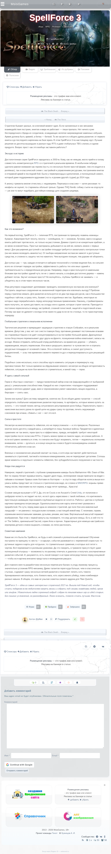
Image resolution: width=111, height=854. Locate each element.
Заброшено (77, 607)
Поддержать (64, 619)
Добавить (27, 87)
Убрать (38, 87)
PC (55, 31)
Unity (79, 492)
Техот (54, 833)
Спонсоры (14, 87)
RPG (48, 27)
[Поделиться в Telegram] (94, 646)
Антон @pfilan (69, 44)
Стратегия (67, 27)
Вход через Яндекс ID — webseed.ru (55, 851)
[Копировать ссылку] (86, 646)
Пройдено (54, 607)
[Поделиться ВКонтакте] (103, 646)
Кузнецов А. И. (68, 833)
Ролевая (56, 27)
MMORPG (82, 483)
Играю (33, 607)
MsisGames (20, 4)
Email (55, 755)
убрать (85, 799)
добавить (74, 799)
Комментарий (10, 702)
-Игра (40, 27)
